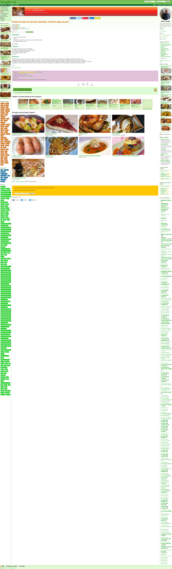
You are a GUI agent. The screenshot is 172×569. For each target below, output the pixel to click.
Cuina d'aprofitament (164, 228)
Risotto (7, 155)
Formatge (2, 256)
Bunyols (2, 109)
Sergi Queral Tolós (164, 48)
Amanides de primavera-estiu (6, 194)
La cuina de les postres (6, 293)
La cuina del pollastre (164, 409)
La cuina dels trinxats (164, 529)
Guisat (2, 135)
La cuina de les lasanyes (165, 343)
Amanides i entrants (5, 6)
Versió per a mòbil (12, 566)
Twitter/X (25, 200)
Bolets (7, 204)
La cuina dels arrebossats (7, 311)
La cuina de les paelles (165, 355)
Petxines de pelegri (164, 557)
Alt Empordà (3, 186)
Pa (1, 147)
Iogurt (2, 139)
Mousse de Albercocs (165, 139)
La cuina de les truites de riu (165, 383)
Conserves (3, 118)
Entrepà (8, 124)
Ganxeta (162, 47)
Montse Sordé (163, 46)
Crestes (5, 120)
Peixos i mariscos (4, 13)
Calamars (6, 206)
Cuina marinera (4, 241)
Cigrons (3, 218)
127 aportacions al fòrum (166, 35)
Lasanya (6, 139)
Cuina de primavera (6, 227)
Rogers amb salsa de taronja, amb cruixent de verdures (166, 92)
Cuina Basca (163, 226)
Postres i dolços (4, 16)
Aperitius (7, 198)
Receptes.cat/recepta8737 (28, 75)
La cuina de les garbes (164, 337)
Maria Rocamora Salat (165, 43)
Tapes (2, 162)
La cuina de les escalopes (166, 329)
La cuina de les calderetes (165, 312)
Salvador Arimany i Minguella (164, 55)
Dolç (1, 245)
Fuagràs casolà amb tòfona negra (165, 175)
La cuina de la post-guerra (166, 298)
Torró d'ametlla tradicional (164, 191)
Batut (2, 105)
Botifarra (2, 206)
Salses (2, 17)
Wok (8, 175)
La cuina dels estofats (6, 320)
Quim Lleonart (17, 67)
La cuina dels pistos (164, 498)
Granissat (8, 134)
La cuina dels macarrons (5, 326)
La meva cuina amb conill (6, 342)
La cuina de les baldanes (165, 309)
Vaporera (5, 177)
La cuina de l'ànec (163, 279)
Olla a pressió (3, 175)
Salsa (6, 157)
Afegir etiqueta (39, 72)
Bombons (6, 105)
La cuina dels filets (164, 465)
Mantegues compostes (163, 552)
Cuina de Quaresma (6, 231)
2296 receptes (163, 31)
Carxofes (2, 216)
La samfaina (163, 149)
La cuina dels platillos (6, 332)
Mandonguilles (7, 141)
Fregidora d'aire (4, 173)
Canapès (2, 111)
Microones (6, 169)
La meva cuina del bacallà (7, 344)
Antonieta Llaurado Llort (166, 56)
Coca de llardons (163, 220)
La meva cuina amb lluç (164, 537)
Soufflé (2, 160)
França (8, 258)
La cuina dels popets (5, 334)
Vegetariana (8, 390)
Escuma (2, 126)
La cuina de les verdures (166, 384)
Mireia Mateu (163, 53)
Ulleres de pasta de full (23, 104)
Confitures (3, 116)
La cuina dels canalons (164, 439)
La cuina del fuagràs (4, 303)
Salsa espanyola (164, 144)
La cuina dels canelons (165, 440)
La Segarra (3, 348)
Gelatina (6, 132)
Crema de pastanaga (45, 104)
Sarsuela (162, 192)
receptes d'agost (19, 181)
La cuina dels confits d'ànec (165, 445)
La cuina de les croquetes (165, 328)
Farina (2, 254)
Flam (2, 128)
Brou (7, 107)
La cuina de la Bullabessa (165, 287)
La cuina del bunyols (4, 299)
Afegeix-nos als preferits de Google (23, 89)
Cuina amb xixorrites (6, 223)
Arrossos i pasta (4, 9)
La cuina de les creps (164, 325)
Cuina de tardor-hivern (6, 235)
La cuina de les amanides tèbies (166, 306)
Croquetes (3, 122)
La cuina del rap (163, 412)
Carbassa (3, 210)
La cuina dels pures (165, 514)
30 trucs (162, 33)
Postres (3, 377)
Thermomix (3, 171)
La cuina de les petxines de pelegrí (9, 291)
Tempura (6, 162)
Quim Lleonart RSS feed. (165, 134)
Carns (2, 214)
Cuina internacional (6, 239)
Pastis (2, 369)
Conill (4, 219)
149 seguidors (163, 39)
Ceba (7, 216)
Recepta (2, 381)
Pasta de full (4, 367)
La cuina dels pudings (4, 338)
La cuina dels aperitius (6, 309)
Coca (7, 112)
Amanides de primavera (7, 192)
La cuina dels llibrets (165, 476)
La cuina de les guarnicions (7, 286)
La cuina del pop (164, 410)
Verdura (2, 392)
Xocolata (8, 394)
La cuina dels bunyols (6, 317)
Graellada (3, 134)
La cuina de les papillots (166, 360)
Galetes (6, 130)
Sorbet (5, 158)
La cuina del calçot (5, 301)
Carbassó (8, 210)
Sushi (6, 160)
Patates (3, 371)
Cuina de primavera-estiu (7, 229)
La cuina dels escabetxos (6, 318)
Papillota (2, 149)
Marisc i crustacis (5, 359)
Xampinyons (3, 394)
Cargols (3, 212)
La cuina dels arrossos (6, 313)
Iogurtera (3, 181)
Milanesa (7, 143)
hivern (28, 28)
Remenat (2, 155)
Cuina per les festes (6, 243)
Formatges (3, 258)
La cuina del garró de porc (165, 401)
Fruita (2, 260)
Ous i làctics (3, 14)
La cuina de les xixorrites (165, 387)
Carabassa (7, 208)
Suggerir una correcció (92, 85)
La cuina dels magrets (164, 480)
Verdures (7, 392)
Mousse (2, 145)
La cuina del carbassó (164, 395)
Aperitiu (7, 103)
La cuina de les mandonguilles (165, 345)
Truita (2, 164)
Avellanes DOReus (4, 202)
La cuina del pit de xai (164, 407)
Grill (1, 177)
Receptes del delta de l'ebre (5, 383)
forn (18, 26)
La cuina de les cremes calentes (9, 280)
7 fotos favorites (164, 37)
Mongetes (7, 361)
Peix (7, 371)
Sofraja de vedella (163, 563)
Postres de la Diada (164, 560)
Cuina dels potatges (4, 237)
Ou (9, 363)
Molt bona (2, 361)
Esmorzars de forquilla (5, 249)
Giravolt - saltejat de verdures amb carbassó (165, 160)
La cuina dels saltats (165, 523)
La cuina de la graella (6, 272)
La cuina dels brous (164, 434)
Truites (2, 390)
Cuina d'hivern (4, 225)
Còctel (2, 114)
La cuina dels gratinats (6, 324)
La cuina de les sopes (6, 295)
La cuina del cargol (165, 396)
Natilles (7, 145)
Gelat (2, 132)
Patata (6, 369)
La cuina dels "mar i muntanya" (166, 418)
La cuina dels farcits (4, 322)
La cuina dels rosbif (164, 517)
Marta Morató (163, 52)
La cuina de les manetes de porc (8, 287)
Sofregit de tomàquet (165, 178)
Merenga (2, 143)
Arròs (2, 200)
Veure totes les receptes (164, 132)
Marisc (2, 357)
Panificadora (3, 179)
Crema (7, 118)
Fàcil (8, 252)
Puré (6, 153)
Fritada (5, 128)
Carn (7, 212)
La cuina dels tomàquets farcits (166, 526)
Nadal (6, 363)
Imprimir (83, 85)
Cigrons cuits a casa (164, 217)
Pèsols (2, 373)
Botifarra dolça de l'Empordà (33, 105)
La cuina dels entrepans (165, 448)
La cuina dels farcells (164, 462)
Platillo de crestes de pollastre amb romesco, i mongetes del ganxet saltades (166, 83)
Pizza (6, 151)
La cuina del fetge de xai (164, 398)
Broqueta (3, 107)
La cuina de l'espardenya (7, 270)
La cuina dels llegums (165, 474)
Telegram (33, 200)
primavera (19, 28)
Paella (4, 147)
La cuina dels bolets (6, 315)
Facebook (17, 200)
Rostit (2, 157)
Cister (7, 218)
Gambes (2, 262)
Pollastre (3, 375)
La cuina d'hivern (5, 268)
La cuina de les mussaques (166, 354)
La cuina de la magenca (164, 293)
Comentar (87, 85)
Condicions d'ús (12, 568)
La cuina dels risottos (164, 515)
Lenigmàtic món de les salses (8, 350)
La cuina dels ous (3, 328)
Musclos (2, 363)
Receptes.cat (8, 2)
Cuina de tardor (5, 233)
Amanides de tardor (6, 196)
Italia (2, 264)
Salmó (2, 385)
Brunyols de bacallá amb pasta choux (125, 105)
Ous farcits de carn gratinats (164, 189)
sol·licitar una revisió (30, 79)
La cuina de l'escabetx (164, 281)
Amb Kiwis (162, 212)
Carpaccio (3, 112)
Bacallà (2, 204)
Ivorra (5, 264)
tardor (23, 28)
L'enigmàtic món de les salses (8, 266)
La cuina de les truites (6, 297)
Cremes (2, 221)
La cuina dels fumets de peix (165, 468)
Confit (6, 114)
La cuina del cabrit (164, 390)
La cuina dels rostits (6, 340)
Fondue (2, 130)
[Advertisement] (85, 212)
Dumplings (3, 124)
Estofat (6, 126)
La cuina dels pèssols (164, 495)
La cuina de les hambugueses (166, 342)
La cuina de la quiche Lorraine (166, 300)
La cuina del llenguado (165, 403)
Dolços (5, 245)
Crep (2, 120)
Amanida (2, 103)
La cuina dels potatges (6, 336)
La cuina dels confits (165, 443)
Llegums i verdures (5, 10)
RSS (2, 566)
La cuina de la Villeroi (164, 301)
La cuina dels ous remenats (6, 330)
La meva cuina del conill (7, 346)
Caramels (7, 111)
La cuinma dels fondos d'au (165, 532)
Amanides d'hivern (5, 190)
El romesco (163, 173)
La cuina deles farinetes (165, 415)
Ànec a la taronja (164, 170)
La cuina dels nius (165, 484)
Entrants (3, 247)
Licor (2, 141)
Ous (2, 365)
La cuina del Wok (4, 307)
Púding (2, 153)
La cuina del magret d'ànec (6, 305)
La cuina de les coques (6, 278)
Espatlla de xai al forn (165, 176)
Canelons (7, 109)
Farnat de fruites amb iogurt (165, 268)
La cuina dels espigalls (164, 453)
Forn (2, 169)
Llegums (7, 351)
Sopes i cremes (4, 7)
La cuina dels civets (164, 442)
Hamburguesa (3, 137)
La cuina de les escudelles (165, 331)
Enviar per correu (78, 85)
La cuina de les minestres (165, 352)
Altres (2, 20)
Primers (7, 377)
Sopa (2, 158)
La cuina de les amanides (7, 276)
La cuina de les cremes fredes (7, 282)
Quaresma (3, 379)
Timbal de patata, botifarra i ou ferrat (90, 105)
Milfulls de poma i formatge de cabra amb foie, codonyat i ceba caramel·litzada (56, 101)
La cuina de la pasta (6, 274)
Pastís (2, 151)
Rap (8, 379)
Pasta (7, 149)
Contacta (22, 566)
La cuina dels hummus (164, 473)
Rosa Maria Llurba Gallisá (166, 45)
